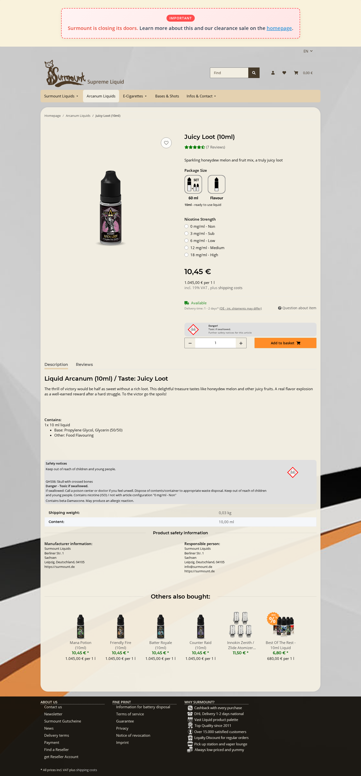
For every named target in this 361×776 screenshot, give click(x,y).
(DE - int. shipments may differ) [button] (241, 308)
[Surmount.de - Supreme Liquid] (84, 73)
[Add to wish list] (166, 142)
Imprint (122, 742)
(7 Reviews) (215, 147)
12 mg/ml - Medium (207, 247)
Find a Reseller (56, 749)
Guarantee (125, 721)
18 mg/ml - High (204, 254)
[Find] (254, 72)
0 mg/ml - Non (202, 226)
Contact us (53, 706)
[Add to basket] (48, 131)
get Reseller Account (61, 756)
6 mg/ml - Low (202, 240)
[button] (272, 72)
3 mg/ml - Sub (202, 233)
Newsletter (53, 713)
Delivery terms (56, 735)
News (49, 728)
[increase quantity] (241, 343)
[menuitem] (62, 96)
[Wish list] (284, 72)
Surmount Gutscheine (62, 721)
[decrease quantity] (190, 343)
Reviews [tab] (84, 364)
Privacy (122, 728)
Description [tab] (56, 364)
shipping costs (230, 287)
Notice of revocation (133, 735)
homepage (279, 28)
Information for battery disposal (143, 706)
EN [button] (306, 51)
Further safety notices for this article (230, 332)
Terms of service (130, 713)
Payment (51, 742)
